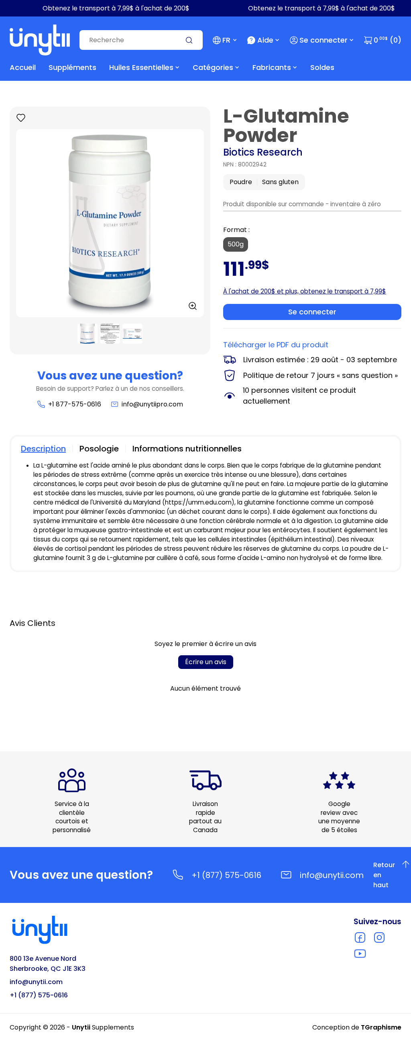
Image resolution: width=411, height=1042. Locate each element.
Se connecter (323, 40)
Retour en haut (389, 875)
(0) (387, 40)
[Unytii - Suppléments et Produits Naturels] (40, 40)
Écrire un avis (205, 662)
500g (236, 244)
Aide (265, 40)
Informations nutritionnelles (187, 449)
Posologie (99, 449)
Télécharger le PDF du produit (275, 345)
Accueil (23, 67)
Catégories (213, 67)
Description (43, 449)
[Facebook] (360, 937)
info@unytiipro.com (152, 404)
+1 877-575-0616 (74, 404)
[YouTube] (360, 953)
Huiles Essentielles (141, 67)
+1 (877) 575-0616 (226, 875)
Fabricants (271, 67)
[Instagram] (379, 937)
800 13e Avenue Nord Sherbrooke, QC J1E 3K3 (47, 963)
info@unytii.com (332, 875)
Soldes (322, 67)
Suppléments (72, 67)
